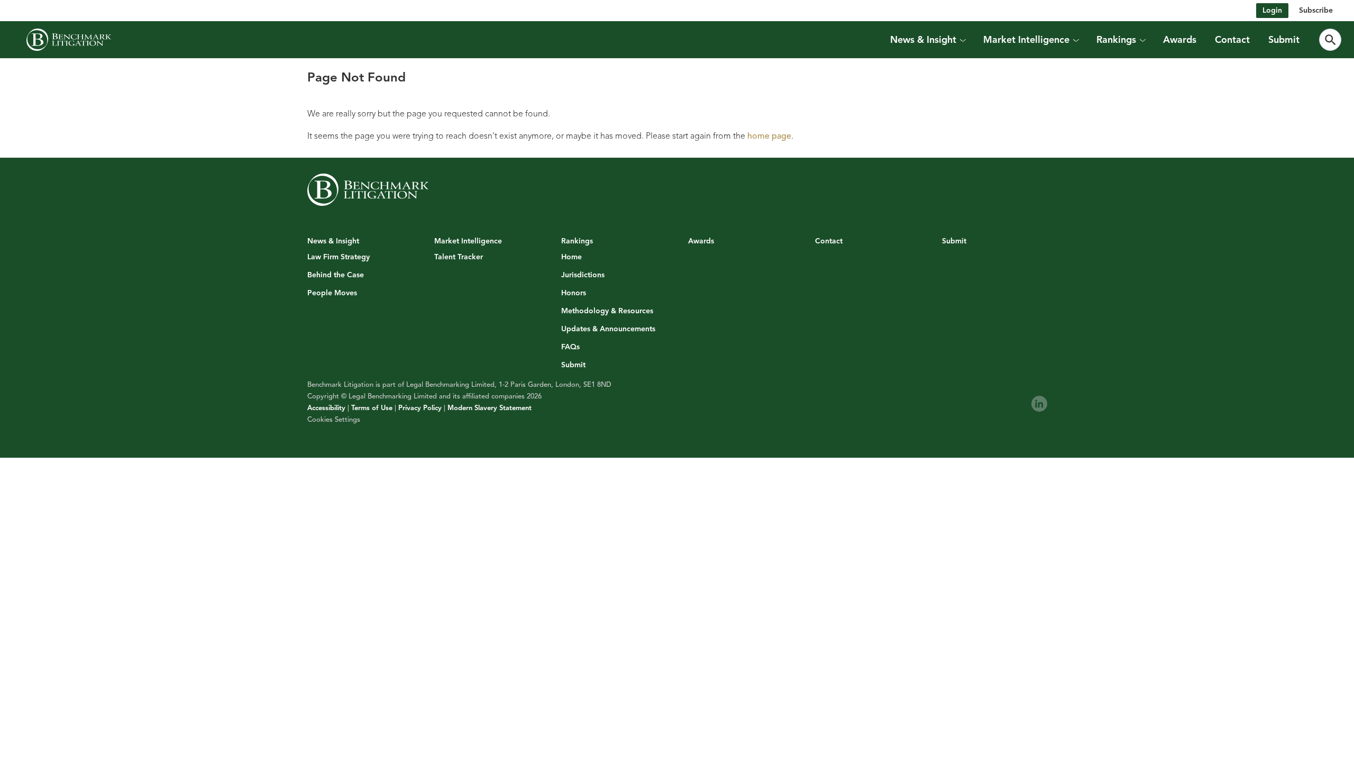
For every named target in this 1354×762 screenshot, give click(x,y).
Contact (1232, 40)
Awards (1179, 40)
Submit (1284, 40)
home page (769, 136)
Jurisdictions (583, 275)
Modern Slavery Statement (489, 408)
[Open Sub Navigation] (962, 39)
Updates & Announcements (608, 329)
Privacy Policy (420, 408)
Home (571, 257)
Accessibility (326, 408)
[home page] (68, 39)
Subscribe (1316, 10)
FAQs (570, 347)
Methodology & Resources (607, 311)
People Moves (332, 293)
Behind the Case (335, 275)
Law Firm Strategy (338, 257)
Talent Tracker (458, 257)
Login (1272, 10)
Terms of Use (371, 408)
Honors (573, 293)
